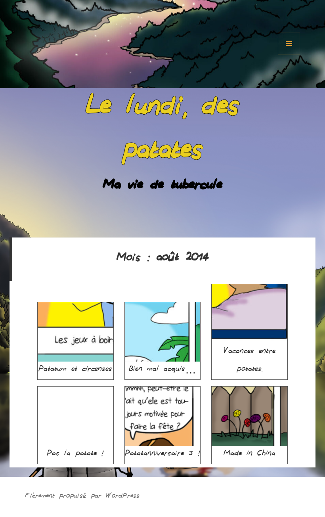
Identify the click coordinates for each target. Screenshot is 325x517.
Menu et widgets (289, 44)
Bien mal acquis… (162, 370)
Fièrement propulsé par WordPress (82, 497)
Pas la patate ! (75, 454)
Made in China (249, 454)
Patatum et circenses (75, 370)
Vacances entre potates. (249, 361)
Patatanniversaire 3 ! (162, 454)
